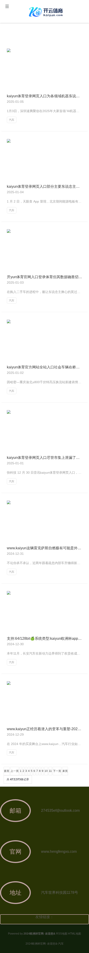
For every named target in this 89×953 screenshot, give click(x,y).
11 (50, 771)
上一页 (14, 771)
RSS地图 (61, 933)
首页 (6, 771)
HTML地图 (74, 933)
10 (46, 771)
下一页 (57, 771)
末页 (65, 771)
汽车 (11, 119)
